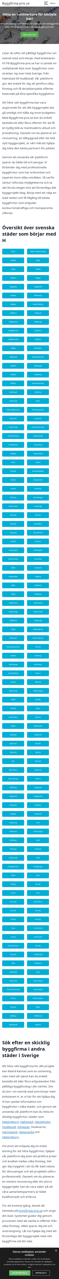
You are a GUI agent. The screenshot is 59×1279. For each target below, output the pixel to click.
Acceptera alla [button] (19, 1273)
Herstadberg (13, 673)
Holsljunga (38, 866)
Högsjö (13, 814)
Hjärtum (13, 752)
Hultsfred (13, 972)
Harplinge (38, 506)
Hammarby (13, 427)
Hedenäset (38, 603)
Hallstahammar (38, 383)
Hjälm (13, 726)
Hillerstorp (13, 691)
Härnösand (13, 506)
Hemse (38, 647)
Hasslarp (13, 532)
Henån (13, 655)
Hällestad (13, 357)
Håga (38, 260)
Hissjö (38, 708)
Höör (38, 875)
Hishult (13, 708)
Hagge (38, 278)
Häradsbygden (38, 471)
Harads (13, 471)
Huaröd (13, 954)
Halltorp (38, 392)
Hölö (38, 858)
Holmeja (13, 849)
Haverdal (38, 568)
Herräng (38, 655)
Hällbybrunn (13, 330)
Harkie (13, 488)
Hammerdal (38, 436)
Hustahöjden (38, 998)
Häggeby (13, 286)
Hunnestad (38, 989)
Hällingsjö (38, 366)
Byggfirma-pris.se (16, 3)
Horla (13, 893)
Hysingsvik (13, 1024)
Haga (13, 269)
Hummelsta (38, 981)
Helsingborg (38, 629)
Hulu (38, 972)
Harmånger (38, 497)
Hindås (38, 699)
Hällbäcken (13, 322)
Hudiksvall (38, 954)
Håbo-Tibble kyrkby (38, 251)
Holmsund (13, 858)
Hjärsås (38, 743)
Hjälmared (38, 726)
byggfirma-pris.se (31, 1211)
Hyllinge (13, 1016)
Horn (38, 893)
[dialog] (29, 1263)
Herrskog (38, 664)
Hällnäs (13, 374)
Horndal (13, 902)
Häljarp (13, 304)
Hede (13, 594)
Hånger (13, 453)
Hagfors (13, 278)
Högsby (38, 805)
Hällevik (13, 366)
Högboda (13, 796)
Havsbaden (13, 576)
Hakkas (13, 295)
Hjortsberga (13, 779)
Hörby (13, 884)
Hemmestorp (38, 638)
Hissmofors (13, 717)
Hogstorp (13, 822)
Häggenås (38, 286)
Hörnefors (38, 902)
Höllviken (13, 840)
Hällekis (38, 339)
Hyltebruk (38, 1016)
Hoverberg (38, 928)
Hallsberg (38, 374)
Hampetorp (13, 445)
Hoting (38, 919)
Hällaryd (38, 313)
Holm (38, 840)
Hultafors (38, 963)
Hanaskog (38, 445)
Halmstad (13, 401)
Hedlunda (38, 620)
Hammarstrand (38, 427)
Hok (38, 822)
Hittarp (38, 717)
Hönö (13, 875)
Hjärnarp (13, 743)
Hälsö (38, 401)
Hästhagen (37, 550)
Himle (13, 699)
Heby (13, 585)
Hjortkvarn (13, 770)
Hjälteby (13, 735)
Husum (13, 1007)
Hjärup (38, 752)
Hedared (37, 585)
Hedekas (37, 594)
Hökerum (13, 831)
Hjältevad (38, 735)
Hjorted (38, 761)
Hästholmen (13, 559)
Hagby (38, 269)
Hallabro (13, 313)
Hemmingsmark (13, 647)
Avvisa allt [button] (41, 1273)
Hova (13, 928)
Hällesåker (38, 348)
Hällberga (38, 322)
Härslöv (38, 515)
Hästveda (38, 559)
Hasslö (13, 541)
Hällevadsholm (38, 357)
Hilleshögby (38, 691)
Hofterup (13, 787)
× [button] (56, 1251)
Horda (37, 884)
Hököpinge (38, 831)
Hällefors (38, 330)
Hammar (13, 418)
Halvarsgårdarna (13, 410)
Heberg (38, 576)
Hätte (13, 568)
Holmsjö (38, 849)
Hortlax (38, 910)
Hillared (38, 682)
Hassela (13, 524)
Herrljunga (13, 664)
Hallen (13, 348)
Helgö (13, 629)
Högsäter (13, 805)
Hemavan (13, 638)
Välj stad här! (29, 34)
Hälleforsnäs (13, 339)
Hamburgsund (38, 410)
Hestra (38, 673)
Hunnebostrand (13, 989)
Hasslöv (38, 541)
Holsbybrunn (13, 866)
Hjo (13, 761)
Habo (13, 251)
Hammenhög (13, 436)
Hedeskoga (13, 612)
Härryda (13, 515)
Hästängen (13, 550)
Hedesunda (38, 612)
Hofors (38, 779)
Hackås (13, 260)
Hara (13, 462)
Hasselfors (38, 524)
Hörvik (13, 919)
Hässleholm (38, 532)
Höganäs (38, 787)
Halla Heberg (38, 304)
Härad (38, 462)
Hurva (13, 998)
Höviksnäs (38, 937)
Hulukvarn (13, 981)
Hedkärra (13, 620)
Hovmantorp (13, 945)
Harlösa (13, 497)
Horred (13, 910)
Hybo (38, 1007)
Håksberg (38, 295)
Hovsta (38, 945)
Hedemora (13, 603)
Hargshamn (38, 480)
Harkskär (38, 488)
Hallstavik (13, 392)
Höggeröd (38, 796)
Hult (13, 963)
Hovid (13, 937)
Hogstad (37, 814)
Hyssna (38, 1024)
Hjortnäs (37, 770)
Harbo (13, 480)
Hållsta (13, 383)
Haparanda (38, 453)
